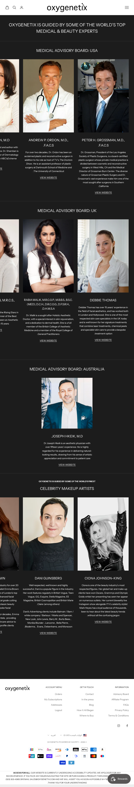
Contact (89, 694)
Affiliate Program (120, 699)
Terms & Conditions (118, 715)
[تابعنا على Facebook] (127, 725)
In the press (88, 699)
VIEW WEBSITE (103, 192)
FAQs (126, 704)
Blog (91, 704)
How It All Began (85, 710)
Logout (58, 710)
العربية (53, 735)
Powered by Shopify (69, 742)
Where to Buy (86, 715)
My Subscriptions (53, 699)
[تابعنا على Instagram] (118, 725)
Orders (58, 694)
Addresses (56, 704)
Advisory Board (121, 694)
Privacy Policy (122, 710)
